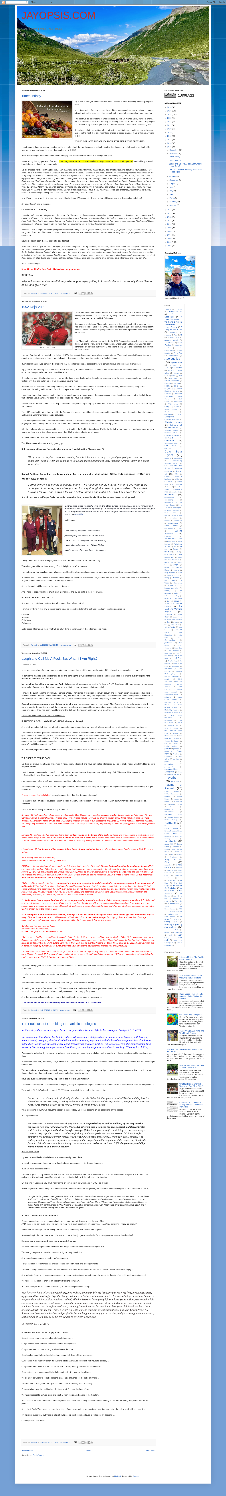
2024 (169, 114)
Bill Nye (176, 386)
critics (177, 479)
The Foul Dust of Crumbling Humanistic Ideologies (59, 1024)
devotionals (175, 492)
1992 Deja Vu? (33, 307)
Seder (167, 849)
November (174, 154)
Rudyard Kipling (171, 828)
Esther (180, 528)
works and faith (171, 930)
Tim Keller (178, 901)
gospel (175, 565)
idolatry (176, 593)
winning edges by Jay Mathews (173, 925)
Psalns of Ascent (172, 791)
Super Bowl (171, 870)
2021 (169, 125)
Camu (176, 406)
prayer (167, 761)
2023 (169, 118)
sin (172, 854)
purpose (167, 796)
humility (167, 590)
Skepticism (173, 857)
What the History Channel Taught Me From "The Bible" (191, 1085)
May (171, 191)
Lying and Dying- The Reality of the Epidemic (191, 958)
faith (180, 539)
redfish (167, 801)
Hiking (167, 578)
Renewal (173, 807)
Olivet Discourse (170, 736)
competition (178, 458)
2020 (169, 129)
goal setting (169, 554)
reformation (178, 801)
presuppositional (170, 767)
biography (169, 388)
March (172, 198)
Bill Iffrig (167, 386)
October (172, 176)
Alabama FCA (173, 337)
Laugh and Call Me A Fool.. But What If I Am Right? (59, 659)
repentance (169, 809)
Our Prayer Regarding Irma (190, 1015)
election (167, 520)
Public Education (171, 794)
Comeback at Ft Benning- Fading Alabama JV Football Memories (191, 1104)
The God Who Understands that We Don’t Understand (190, 976)
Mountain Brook (171, 702)
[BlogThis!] (83, 293)
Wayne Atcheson (176, 911)
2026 (169, 107)
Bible (180, 376)
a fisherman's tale (174, 312)
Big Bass (168, 383)
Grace (167, 567)
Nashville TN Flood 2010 (173, 712)
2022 (169, 122)
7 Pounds (178, 309)
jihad (175, 622)
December (174, 150)
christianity (169, 438)
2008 (169, 231)
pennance (168, 751)
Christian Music (171, 433)
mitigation (168, 697)
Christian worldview (172, 435)
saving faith (169, 844)
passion (175, 743)
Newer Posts (27, 1451)
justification (168, 643)
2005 (169, 242)
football (168, 551)
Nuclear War (173, 725)
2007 (169, 235)
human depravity (171, 588)
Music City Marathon (172, 710)
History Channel (170, 580)
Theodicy (175, 898)
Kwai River (178, 648)
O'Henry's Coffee (171, 728)
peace (167, 749)
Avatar (167, 368)
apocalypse (173, 356)
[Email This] (80, 293)
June (171, 187)
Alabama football (171, 340)
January (173, 205)
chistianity (168, 414)
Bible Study (173, 378)
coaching (168, 458)
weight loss (173, 914)
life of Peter (177, 658)
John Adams (175, 625)
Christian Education (172, 419)
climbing (168, 448)
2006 (169, 238)
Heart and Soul (173, 575)
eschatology (169, 528)
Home (88, 1451)
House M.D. (173, 585)
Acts (175, 335)
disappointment (170, 497)
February (173, 202)
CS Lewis (168, 481)
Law (177, 653)
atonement (173, 365)
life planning (172, 661)
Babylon (171, 370)
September (174, 180)
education (173, 518)
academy (168, 335)
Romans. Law (171, 826)
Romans (170, 822)
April (171, 194)
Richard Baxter (173, 817)
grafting (176, 570)
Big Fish (177, 383)
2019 (169, 132)
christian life (173, 428)
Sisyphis (179, 854)
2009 (169, 228)
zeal (170, 935)
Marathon (168, 668)
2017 (169, 140)
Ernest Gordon (171, 526)
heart (180, 572)
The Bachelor (171, 880)
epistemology (173, 523)
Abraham (173, 332)
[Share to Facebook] (88, 293)
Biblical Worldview (172, 381)
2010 (169, 224)
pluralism (176, 759)
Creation (167, 476)
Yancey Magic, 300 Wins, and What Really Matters (191, 1032)
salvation (168, 836)
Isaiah (176, 601)
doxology (176, 507)
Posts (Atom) (38, 1455)
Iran (168, 601)
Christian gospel (173, 422)
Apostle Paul (176, 362)
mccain (167, 679)
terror (180, 878)
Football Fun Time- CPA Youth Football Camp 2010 (191, 1066)
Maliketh (117, 1476)
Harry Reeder (169, 572)
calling (167, 406)
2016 (169, 143)
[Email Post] (75, 293)
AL (181, 335)
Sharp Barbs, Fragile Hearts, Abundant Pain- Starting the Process (191, 996)
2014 (169, 210)
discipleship (169, 500)
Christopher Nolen (171, 443)
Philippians (168, 756)
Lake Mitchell (173, 650)
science (176, 846)
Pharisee (176, 754)
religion (179, 804)
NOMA (180, 723)
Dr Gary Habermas (172, 510)
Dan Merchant (177, 484)
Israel (167, 603)
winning (176, 919)
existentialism (169, 539)
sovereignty (169, 865)
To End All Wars (173, 904)
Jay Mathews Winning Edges (173, 609)
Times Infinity (31, 96)
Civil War (170, 446)
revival (180, 814)
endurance (178, 520)
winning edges (171, 922)
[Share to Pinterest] (91, 293)
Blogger (136, 1476)
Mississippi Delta (171, 694)
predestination (170, 764)
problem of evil (173, 774)
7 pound (168, 309)
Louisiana (175, 666)
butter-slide (178, 401)
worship (167, 932)
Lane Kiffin (168, 653)
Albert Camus (169, 343)
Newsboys (168, 720)
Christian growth (176, 425)
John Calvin (170, 627)
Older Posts (150, 1451)
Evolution (168, 536)
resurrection (169, 812)
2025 (169, 111)
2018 (169, 136)
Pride (180, 772)
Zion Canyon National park (173, 937)
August (172, 184)
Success (179, 867)
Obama (175, 733)
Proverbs (170, 777)
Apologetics (172, 358)
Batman (176, 373)
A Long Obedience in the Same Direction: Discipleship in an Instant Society (173, 322)
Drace (167, 515)
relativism (170, 804)
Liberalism (168, 656)
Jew (168, 622)
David (169, 487)
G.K (178, 552)
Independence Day (172, 596)
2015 (169, 147)
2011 (169, 221)
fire (175, 547)
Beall (166, 376)
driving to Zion (177, 515)
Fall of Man (171, 541)
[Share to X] (85, 293)
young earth (177, 932)
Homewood (178, 583)
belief (173, 376)
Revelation (168, 814)
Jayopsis (168, 614)
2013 (169, 213)
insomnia (168, 598)
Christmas (169, 440)
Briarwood (168, 394)
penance (176, 749)
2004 (169, 246)
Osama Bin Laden (172, 741)
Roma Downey (171, 820)
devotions (169, 494)
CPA (176, 474)
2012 (169, 217)
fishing (175, 549)
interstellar (178, 598)
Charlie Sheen (171, 409)
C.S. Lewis (173, 404)
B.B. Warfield (177, 368)
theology (168, 901)
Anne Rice (178, 353)
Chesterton (168, 412)
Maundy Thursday (171, 676)
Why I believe (170, 916)
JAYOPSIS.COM (59, 15)
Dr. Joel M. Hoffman (172, 513)
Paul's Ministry (171, 746)
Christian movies (171, 430)
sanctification (171, 841)
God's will (169, 562)
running (176, 833)
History (176, 578)
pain (166, 743)
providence (175, 781)
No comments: (65, 293)
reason (176, 799)
